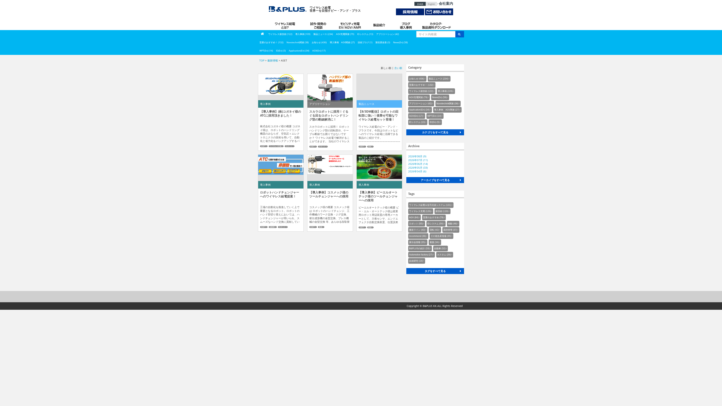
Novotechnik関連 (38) (298, 42)
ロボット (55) (416, 223)
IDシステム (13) (365, 34)
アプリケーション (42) (387, 34)
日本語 (420, 4)
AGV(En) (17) (319, 50)
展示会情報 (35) (417, 242)
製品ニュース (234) (323, 34)
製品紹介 (380, 24)
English (431, 4)
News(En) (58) (400, 42)
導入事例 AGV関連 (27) (342, 42)
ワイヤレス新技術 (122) (280, 34)
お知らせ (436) (319, 42)
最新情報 (272, 60)
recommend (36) (417, 236)
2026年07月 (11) (418, 160)
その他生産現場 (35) (441, 236)
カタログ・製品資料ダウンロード (436, 24)
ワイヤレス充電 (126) (420, 211)
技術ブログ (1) (365, 42)
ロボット (289, 146)
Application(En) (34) (299, 50)
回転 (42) (434, 230)
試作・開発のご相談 (319, 24)
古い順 (398, 68)
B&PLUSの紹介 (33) (419, 248)
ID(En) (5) (281, 50)
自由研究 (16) (416, 261)
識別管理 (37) (450, 230)
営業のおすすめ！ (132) (271, 42)
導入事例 (406, 24)
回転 (370, 147)
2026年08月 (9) (417, 156)
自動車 (272, 227)
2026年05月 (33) (418, 167)
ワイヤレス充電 (275, 146)
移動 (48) (452, 223)
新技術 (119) (441, 211)
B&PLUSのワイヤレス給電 (286, 24)
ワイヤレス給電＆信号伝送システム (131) (430, 205)
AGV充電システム (351, 24)
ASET (263, 146)
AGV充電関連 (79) (345, 34)
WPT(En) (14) (266, 50)
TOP (261, 60)
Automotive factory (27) (421, 254)
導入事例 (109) (302, 34)
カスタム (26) (444, 254)
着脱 (320, 227)
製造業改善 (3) (382, 42)
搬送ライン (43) (417, 230)
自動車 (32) (440, 248)
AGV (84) (414, 217)
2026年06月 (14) (418, 164)
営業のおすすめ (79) (433, 217)
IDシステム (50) (435, 223)
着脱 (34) (434, 242)
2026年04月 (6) (417, 171)
